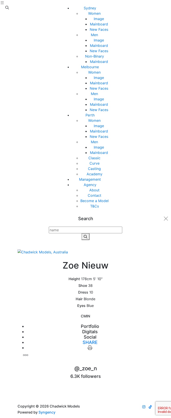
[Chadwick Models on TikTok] (150, 407)
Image (99, 19)
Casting (94, 168)
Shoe (82, 285)
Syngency (47, 412)
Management (90, 179)
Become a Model (94, 201)
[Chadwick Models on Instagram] (144, 407)
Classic (94, 158)
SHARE (90, 342)
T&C (94, 206)
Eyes (81, 306)
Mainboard (99, 24)
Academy (94, 174)
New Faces (99, 29)
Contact (94, 195)
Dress (83, 292)
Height (74, 279)
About (94, 190)
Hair (79, 299)
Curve (95, 163)
